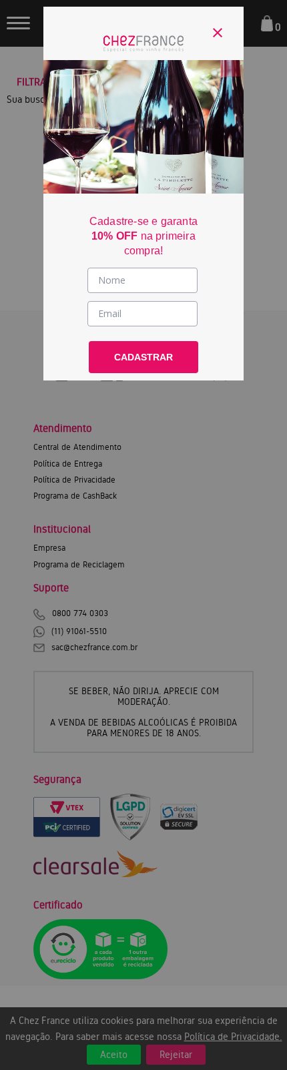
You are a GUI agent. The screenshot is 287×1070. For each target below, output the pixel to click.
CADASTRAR (143, 357)
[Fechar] (217, 32)
